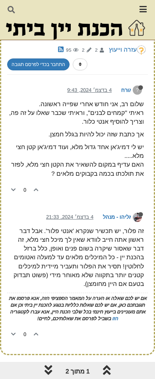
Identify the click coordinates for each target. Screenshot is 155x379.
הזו (115, 318)
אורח (127, 90)
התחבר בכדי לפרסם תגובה (38, 64)
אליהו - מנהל (118, 217)
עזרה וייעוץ (123, 49)
